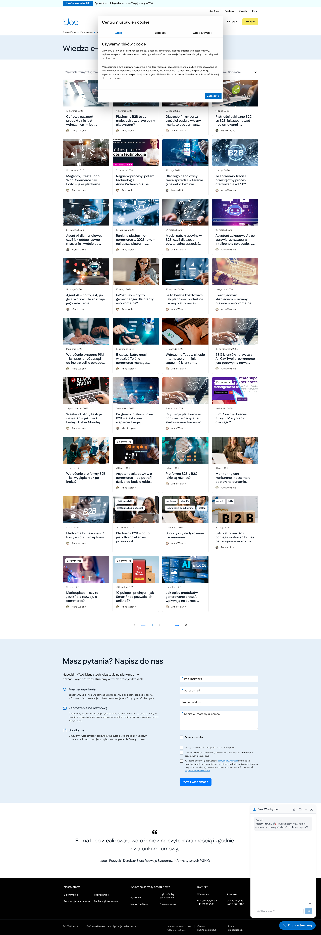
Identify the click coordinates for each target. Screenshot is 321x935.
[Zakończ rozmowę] (311, 809)
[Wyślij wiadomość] (308, 911)
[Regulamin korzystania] (300, 809)
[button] (297, 925)
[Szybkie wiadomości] (309, 904)
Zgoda (118, 33)
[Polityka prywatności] (294, 809)
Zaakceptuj (213, 96)
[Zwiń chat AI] (306, 809)
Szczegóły (160, 33)
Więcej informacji (202, 33)
